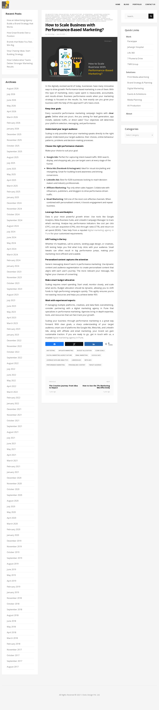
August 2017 (13, 666)
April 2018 (11, 632)
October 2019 (13, 552)
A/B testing (51, 350)
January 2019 (13, 592)
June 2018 (11, 621)
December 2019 (14, 540)
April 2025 (11, 180)
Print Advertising (78, 20)
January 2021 (13, 472)
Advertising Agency (52, 16)
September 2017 (14, 661)
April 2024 (11, 249)
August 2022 (13, 363)
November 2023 (14, 277)
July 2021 (11, 437)
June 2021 (11, 443)
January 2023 (13, 334)
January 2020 (13, 535)
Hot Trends (66, 20)
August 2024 (13, 226)
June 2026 (11, 100)
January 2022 (13, 403)
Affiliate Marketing (66, 350)
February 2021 (13, 466)
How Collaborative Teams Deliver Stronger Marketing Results (20, 63)
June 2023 (11, 306)
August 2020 (13, 500)
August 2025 (13, 157)
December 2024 (14, 203)
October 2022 (13, 352)
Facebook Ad (105, 18)
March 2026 (12, 117)
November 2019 (14, 546)
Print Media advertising (138, 77)
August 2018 (13, 615)
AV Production (134, 105)
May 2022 (11, 380)
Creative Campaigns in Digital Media (87, 17)
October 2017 (13, 655)
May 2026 (11, 105)
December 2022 (14, 340)
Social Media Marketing (66, 21)
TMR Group (132, 64)
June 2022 (11, 374)
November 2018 (14, 598)
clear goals (99, 350)
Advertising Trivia (68, 16)
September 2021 (14, 426)
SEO (55, 21)
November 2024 (14, 208)
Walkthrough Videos (98, 21)
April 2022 (11, 386)
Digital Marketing (79, 18)
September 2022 (14, 357)
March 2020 (12, 523)
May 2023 (11, 312)
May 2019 (11, 575)
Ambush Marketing (92, 16)
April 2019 (11, 580)
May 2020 (11, 512)
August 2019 (13, 563)
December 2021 (14, 409)
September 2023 (14, 289)
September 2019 (14, 558)
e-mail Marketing (93, 18)
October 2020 (13, 489)
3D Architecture (76, 14)
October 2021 (13, 420)
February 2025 (13, 191)
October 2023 (13, 283)
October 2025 (13, 145)
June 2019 (11, 569)
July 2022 (11, 369)
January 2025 (13, 197)
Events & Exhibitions (136, 94)
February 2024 (13, 260)
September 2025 (14, 151)
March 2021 (12, 460)
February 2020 (13, 529)
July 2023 (11, 300)
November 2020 (14, 483)
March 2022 (12, 392)
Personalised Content (77, 365)
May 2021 (11, 449)
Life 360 (131, 52)
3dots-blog (50, 34)
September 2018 (14, 609)
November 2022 (14, 346)
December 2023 (14, 271)
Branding (103, 16)
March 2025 (12, 185)
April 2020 (11, 518)
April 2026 (11, 111)
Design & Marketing (63, 18)
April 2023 (11, 317)
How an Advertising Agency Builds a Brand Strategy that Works (20, 23)
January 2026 (13, 128)
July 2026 (11, 94)
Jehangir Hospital (135, 47)
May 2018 (11, 626)
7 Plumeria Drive (135, 58)
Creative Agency (67, 17)
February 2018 (13, 643)
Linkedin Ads (76, 360)
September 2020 (14, 495)
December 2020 (14, 477)
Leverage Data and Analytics (57, 360)
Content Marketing (52, 17)
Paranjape (132, 41)
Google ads (96, 355)
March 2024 (12, 254)
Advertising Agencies (102, 14)
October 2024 (13, 214)
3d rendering (88, 14)
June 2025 (11, 168)
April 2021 (11, 455)
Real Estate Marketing (94, 20)
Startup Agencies (82, 21)
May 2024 (11, 243)
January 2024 (13, 266)
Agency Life (80, 16)
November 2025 (14, 140)
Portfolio (137, 4)
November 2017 (14, 649)
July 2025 (11, 163)
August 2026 (13, 88)
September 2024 (14, 220)
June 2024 (11, 237)
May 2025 (11, 174)
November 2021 (14, 415)
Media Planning (134, 99)
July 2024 (11, 231)
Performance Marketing (56, 365)
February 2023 (13, 329)
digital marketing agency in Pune (68, 337)
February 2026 (13, 122)
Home (118, 4)
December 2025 (14, 134)
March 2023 (12, 323)
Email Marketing (82, 355)
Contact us (150, 4)
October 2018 (13, 603)
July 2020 (11, 506)
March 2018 (12, 638)
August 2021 (13, 432)
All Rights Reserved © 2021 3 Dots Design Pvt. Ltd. (79, 695)
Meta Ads (88, 360)
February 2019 (13, 586)
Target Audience (95, 365)
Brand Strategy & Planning (139, 82)
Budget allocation (84, 350)
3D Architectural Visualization (57, 14)
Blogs (126, 4)
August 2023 (13, 294)
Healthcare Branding (53, 20)
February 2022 (13, 397)
